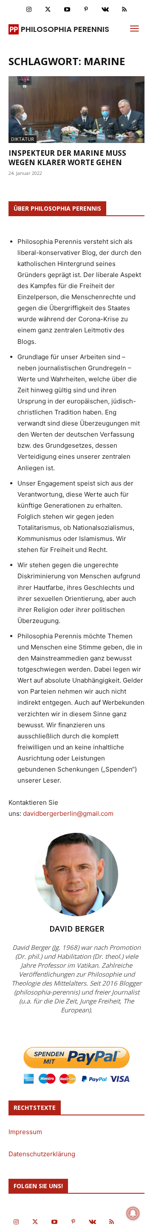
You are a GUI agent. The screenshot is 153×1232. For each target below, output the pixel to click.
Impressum (25, 1132)
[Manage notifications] (133, 1213)
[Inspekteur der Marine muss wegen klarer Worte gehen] (76, 109)
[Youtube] (67, 9)
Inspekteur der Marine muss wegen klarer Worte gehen (67, 157)
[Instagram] (28, 9)
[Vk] (105, 9)
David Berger (76, 928)
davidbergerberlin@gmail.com (68, 813)
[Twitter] (47, 9)
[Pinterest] (86, 9)
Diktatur (22, 139)
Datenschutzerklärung (41, 1154)
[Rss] (124, 9)
